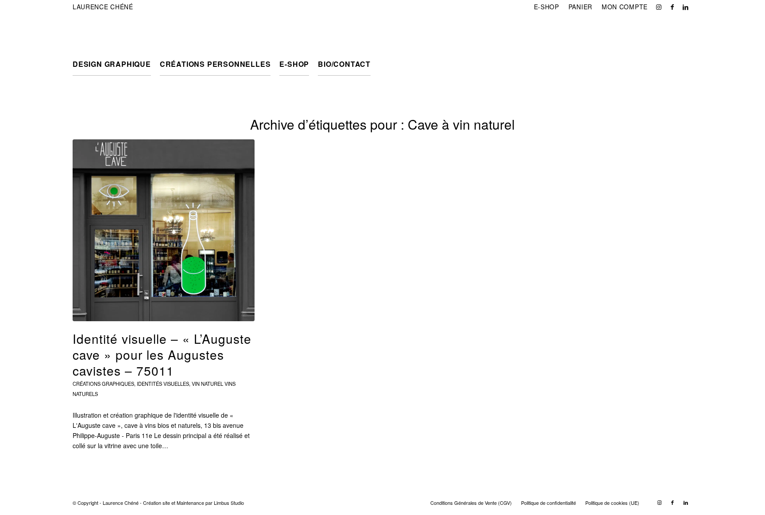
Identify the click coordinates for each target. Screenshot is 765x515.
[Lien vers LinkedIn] (685, 6)
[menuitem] (546, 6)
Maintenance (190, 502)
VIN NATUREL (207, 383)
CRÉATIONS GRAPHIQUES (103, 383)
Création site (156, 502)
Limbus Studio (229, 502)
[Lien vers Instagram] (659, 6)
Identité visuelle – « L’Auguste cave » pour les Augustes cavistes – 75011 (162, 355)
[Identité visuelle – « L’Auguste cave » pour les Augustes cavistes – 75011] (164, 230)
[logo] (115, 33)
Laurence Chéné (103, 6)
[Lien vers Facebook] (672, 6)
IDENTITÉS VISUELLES (163, 383)
